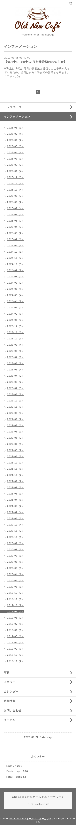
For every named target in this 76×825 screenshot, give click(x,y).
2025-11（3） (15, 183)
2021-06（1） (15, 493)
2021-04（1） (15, 500)
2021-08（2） (15, 487)
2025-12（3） (15, 177)
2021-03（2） (15, 506)
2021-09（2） (15, 481)
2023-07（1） (15, 357)
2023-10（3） (15, 338)
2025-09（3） (15, 196)
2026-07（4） (15, 134)
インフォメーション (17, 116)
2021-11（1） (15, 469)
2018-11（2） (15, 661)
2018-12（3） (15, 655)
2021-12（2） (15, 462)
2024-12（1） (15, 251)
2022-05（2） (15, 438)
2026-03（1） (15, 158)
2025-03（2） (15, 233)
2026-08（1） (15, 127)
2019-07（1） (15, 624)
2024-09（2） (15, 270)
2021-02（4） (15, 512)
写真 (7, 672)
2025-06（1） (15, 214)
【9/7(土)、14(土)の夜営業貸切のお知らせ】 (35, 61)
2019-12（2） (15, 593)
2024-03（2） (15, 307)
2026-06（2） (15, 140)
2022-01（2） (15, 456)
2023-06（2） (15, 363)
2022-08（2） (15, 419)
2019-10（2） (15, 605)
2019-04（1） (15, 642)
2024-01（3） (15, 320)
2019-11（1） (15, 599)
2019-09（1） (15, 611)
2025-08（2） (15, 202)
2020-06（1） (15, 562)
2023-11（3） (15, 332)
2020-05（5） (15, 568)
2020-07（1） (15, 555)
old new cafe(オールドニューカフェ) (31, 818)
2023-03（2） (15, 382)
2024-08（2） (15, 276)
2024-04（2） (15, 301)
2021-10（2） (15, 475)
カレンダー (11, 691)
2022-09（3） (15, 413)
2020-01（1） (15, 586)
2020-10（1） (15, 537)
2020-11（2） (15, 531)
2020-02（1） (15, 580)
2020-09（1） (15, 543)
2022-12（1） (15, 400)
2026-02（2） (15, 165)
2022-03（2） (15, 450)
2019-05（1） (15, 636)
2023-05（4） (15, 369)
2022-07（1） (15, 425)
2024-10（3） (15, 264)
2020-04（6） (15, 574)
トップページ (12, 107)
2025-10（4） (15, 189)
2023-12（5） (15, 326)
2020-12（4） (15, 524)
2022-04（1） (15, 444)
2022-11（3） (15, 407)
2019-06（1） (15, 630)
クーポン (10, 719)
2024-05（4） (15, 295)
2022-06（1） (15, 431)
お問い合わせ (12, 710)
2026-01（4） (15, 171)
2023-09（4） (15, 344)
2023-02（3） (15, 388)
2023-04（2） (15, 376)
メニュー (10, 681)
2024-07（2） (15, 282)
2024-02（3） (15, 313)
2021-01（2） (15, 518)
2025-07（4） (15, 208)
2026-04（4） (15, 152)
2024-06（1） (15, 289)
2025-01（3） (15, 245)
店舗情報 (10, 700)
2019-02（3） (15, 648)
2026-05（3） (15, 146)
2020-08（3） (15, 549)
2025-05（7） (15, 220)
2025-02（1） (15, 239)
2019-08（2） (15, 617)
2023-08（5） (15, 351)
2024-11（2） (15, 258)
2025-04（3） (15, 227)
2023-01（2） (15, 394)
